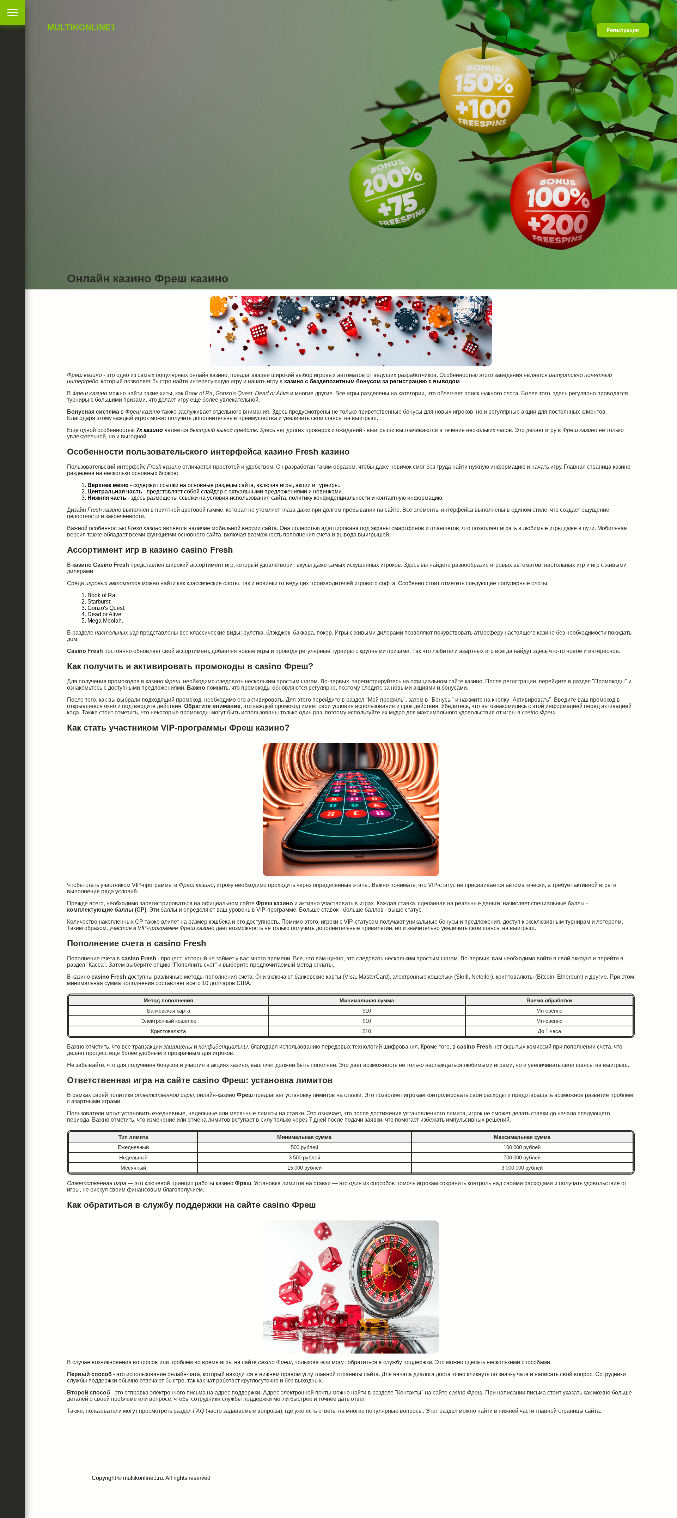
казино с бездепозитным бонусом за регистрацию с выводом (372, 381)
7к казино (149, 430)
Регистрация (622, 30)
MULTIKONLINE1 (68, 27)
